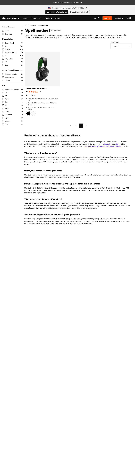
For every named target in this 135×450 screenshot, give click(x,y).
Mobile (7, 49)
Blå (6, 96)
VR (6, 62)
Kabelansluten (10, 77)
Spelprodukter (30, 25)
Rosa (6, 99)
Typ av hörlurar (8, 27)
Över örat (8, 34)
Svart (7, 93)
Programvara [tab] (35, 18)
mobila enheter (116, 146)
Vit (6, 105)
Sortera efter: (114, 42)
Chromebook (9, 43)
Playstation (92, 146)
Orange (7, 112)
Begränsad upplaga (12, 89)
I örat (7, 31)
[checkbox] (3, 31)
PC (6, 56)
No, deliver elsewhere (78, 12)
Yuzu (6, 124)
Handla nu (78, 3)
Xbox (7, 65)
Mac (6, 46)
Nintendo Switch (11, 52)
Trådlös (7, 80)
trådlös (117, 144)
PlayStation (9, 59)
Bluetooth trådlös (11, 74)
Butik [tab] (25, 18)
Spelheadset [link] (43, 25)
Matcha (7, 121)
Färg (4, 85)
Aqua (6, 118)
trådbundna (107, 144)
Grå (6, 102)
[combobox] (121, 46)
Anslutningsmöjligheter (11, 70)
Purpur (7, 108)
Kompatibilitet (7, 39)
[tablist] (38, 18)
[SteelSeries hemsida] (11, 18)
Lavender (8, 115)
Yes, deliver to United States (57, 12)
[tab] (97, 18)
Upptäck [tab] (47, 18)
